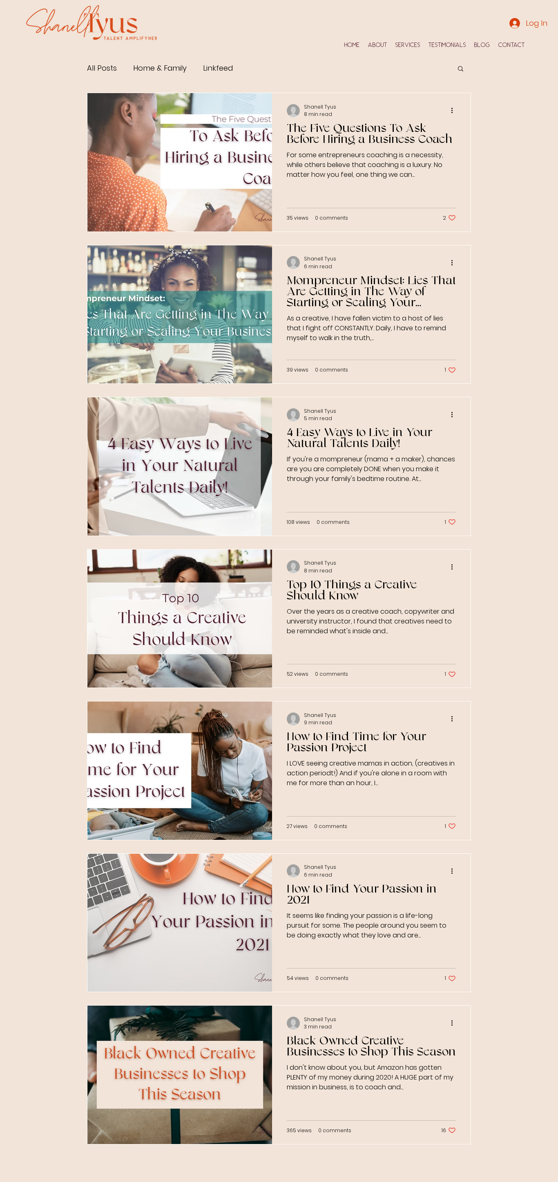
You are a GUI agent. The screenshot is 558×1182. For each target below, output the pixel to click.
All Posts (102, 68)
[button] (460, 69)
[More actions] (455, 111)
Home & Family (160, 68)
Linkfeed (218, 68)
